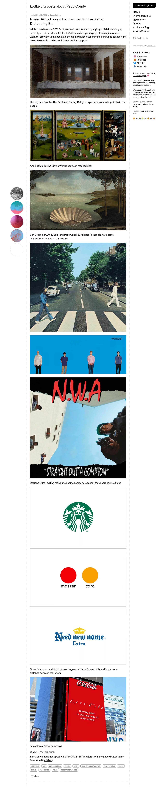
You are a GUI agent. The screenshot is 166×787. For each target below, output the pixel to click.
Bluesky (140, 63)
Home (136, 12)
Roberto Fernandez (69, 770)
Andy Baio (52, 234)
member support (139, 75)
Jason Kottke (55, 15)
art (44, 766)
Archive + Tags (141, 27)
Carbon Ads (151, 46)
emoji (76, 766)
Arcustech (148, 80)
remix (55, 770)
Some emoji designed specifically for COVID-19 (56, 756)
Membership (141, 15)
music (33, 770)
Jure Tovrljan (109, 766)
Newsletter (139, 19)
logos (121, 766)
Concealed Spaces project (85, 33)
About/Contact (141, 31)
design (67, 766)
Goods (137, 23)
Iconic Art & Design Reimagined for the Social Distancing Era (66, 21)
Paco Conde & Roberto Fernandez (82, 234)
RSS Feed (141, 59)
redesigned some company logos (73, 482)
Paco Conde (44, 770)
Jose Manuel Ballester (91, 766)
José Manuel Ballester (57, 33)
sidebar (48, 760)
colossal (38, 745)
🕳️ (145, 118)
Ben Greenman (38, 234)
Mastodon (142, 66)
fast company (53, 745)
